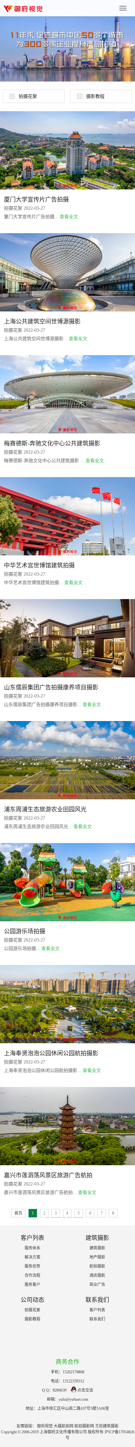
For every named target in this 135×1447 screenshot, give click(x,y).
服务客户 (32, 1284)
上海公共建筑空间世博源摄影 (42, 321)
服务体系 (32, 1248)
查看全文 (69, 216)
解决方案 (32, 1257)
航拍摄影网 (84, 1426)
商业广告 (97, 1284)
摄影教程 (95, 96)
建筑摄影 (97, 1248)
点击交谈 (85, 1390)
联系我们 (97, 1319)
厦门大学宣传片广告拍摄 (36, 199)
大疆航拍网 (63, 1426)
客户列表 (97, 1310)
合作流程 (32, 1275)
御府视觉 (45, 1426)
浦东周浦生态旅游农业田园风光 (45, 809)
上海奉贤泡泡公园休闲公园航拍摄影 (51, 1053)
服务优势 (32, 1266)
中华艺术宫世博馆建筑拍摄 (39, 565)
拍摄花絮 (28, 96)
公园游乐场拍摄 (24, 931)
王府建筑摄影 (107, 1426)
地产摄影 (97, 1257)
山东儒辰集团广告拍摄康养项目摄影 (51, 687)
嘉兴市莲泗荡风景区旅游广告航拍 (48, 1175)
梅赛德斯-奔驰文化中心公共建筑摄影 (52, 443)
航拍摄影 (97, 1266)
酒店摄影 (97, 1275)
